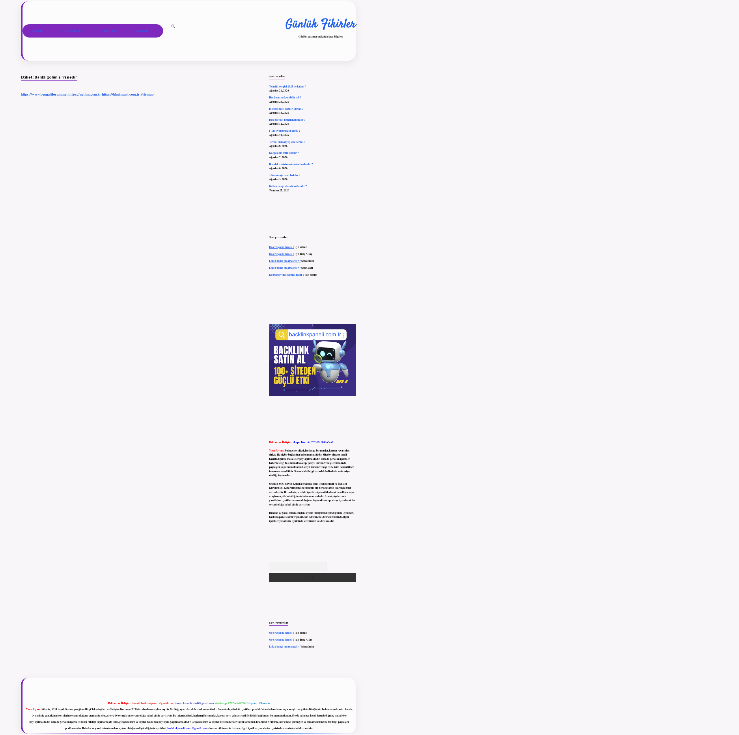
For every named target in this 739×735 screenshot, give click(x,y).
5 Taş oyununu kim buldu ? (284, 130)
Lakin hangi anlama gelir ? (285, 261)
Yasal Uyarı (108, 31)
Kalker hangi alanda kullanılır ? (288, 186)
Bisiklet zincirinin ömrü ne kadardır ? (291, 164)
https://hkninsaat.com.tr (121, 94)
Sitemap (147, 94)
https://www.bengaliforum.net (44, 94)
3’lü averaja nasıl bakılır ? (284, 175)
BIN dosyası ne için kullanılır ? (287, 119)
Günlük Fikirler (320, 24)
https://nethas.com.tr (84, 94)
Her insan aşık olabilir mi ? (285, 97)
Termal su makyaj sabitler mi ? (287, 142)
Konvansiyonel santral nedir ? (286, 275)
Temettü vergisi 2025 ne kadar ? (287, 86)
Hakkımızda (141, 31)
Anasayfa (37, 31)
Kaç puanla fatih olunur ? (284, 153)
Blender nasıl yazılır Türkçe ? (286, 109)
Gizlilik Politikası (72, 31)
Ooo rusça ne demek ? (281, 247)
